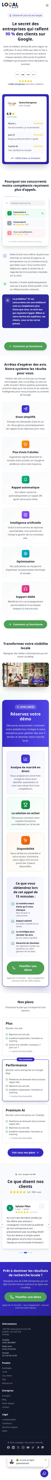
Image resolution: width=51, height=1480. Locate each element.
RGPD (4, 1431)
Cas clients (7, 1375)
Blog (4, 1399)
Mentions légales (10, 1427)
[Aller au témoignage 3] (25, 1252)
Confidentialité (9, 1419)
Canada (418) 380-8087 (9, 1341)
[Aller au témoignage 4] (29, 1252)
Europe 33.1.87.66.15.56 (9, 1354)
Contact (5, 1407)
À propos (6, 1395)
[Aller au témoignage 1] (19, 1252)
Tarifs (4, 1372)
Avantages (7, 1368)
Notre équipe (8, 1403)
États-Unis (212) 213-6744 (9, 1347)
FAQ (4, 1379)
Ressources (7, 1383)
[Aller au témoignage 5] (31, 1252)
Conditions (7, 1423)
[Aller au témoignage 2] (22, 1252)
